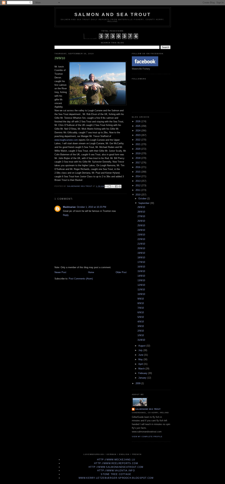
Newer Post (60, 272)
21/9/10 (141, 243)
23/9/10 (141, 234)
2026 (138, 121)
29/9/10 (141, 207)
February (143, 373)
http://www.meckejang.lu (116, 459)
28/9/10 (141, 211)
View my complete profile (147, 437)
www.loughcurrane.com (66, 140)
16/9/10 (141, 266)
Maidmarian (69, 207)
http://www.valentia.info (116, 470)
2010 (138, 194)
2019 (138, 153)
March (141, 368)
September (144, 203)
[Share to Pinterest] (119, 186)
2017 (138, 162)
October (142, 198)
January (142, 377)
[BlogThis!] (109, 186)
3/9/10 (140, 326)
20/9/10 (141, 248)
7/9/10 (140, 308)
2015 (138, 171)
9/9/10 (140, 298)
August (142, 345)
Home (91, 272)
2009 (138, 383)
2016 (138, 167)
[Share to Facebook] (116, 186)
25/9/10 (141, 225)
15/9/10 (141, 271)
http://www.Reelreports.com (116, 463)
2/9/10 (140, 330)
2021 (138, 144)
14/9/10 (141, 275)
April (141, 364)
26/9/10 (141, 221)
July (140, 350)
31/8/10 (141, 340)
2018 (138, 158)
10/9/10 (141, 294)
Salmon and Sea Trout (112, 14)
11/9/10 (141, 289)
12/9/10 (141, 285)
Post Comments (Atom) (81, 278)
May (140, 359)
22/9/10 (141, 239)
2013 (138, 181)
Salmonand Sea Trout (148, 409)
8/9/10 (140, 303)
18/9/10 (141, 257)
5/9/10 (140, 317)
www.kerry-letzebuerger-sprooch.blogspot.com (116, 478)
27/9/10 (141, 216)
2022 (138, 139)
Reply (66, 215)
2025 (138, 126)
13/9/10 (141, 280)
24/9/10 (141, 230)
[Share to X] (113, 186)
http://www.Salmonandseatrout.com (116, 467)
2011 (138, 190)
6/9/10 (140, 312)
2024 (138, 130)
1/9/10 (140, 335)
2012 (138, 185)
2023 (138, 135)
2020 (138, 149)
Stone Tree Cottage (116, 474)
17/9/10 (141, 262)
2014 (138, 176)
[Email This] (106, 186)
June (141, 355)
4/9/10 (140, 321)
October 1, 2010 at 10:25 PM (91, 207)
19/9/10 (141, 253)
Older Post (121, 272)
